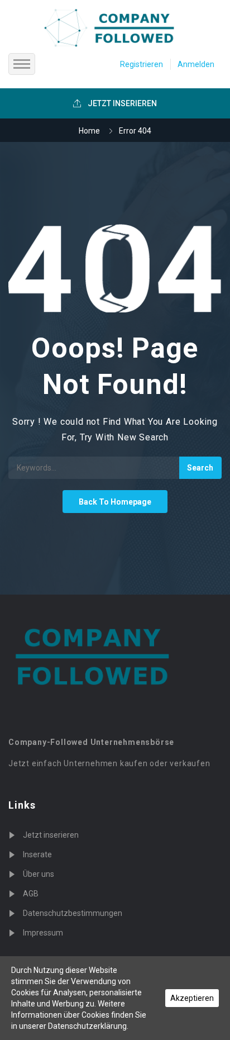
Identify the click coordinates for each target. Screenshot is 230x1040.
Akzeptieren (192, 998)
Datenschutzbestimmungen (72, 913)
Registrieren (141, 64)
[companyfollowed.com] (116, 28)
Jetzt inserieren (51, 834)
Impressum (43, 932)
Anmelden (196, 64)
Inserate (37, 854)
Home (89, 130)
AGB (31, 893)
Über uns (38, 874)
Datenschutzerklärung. (88, 1026)
